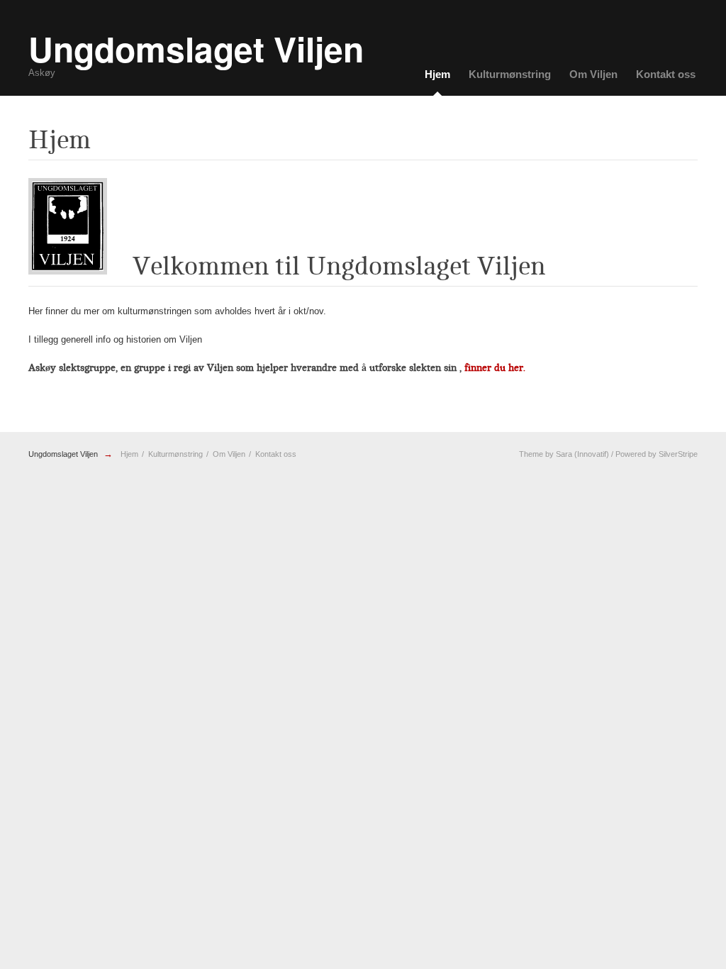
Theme (531, 454)
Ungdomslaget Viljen (63, 454)
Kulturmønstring (510, 74)
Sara (564, 454)
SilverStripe (678, 454)
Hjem (437, 74)
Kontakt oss (666, 74)
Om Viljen (593, 74)
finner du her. (496, 367)
